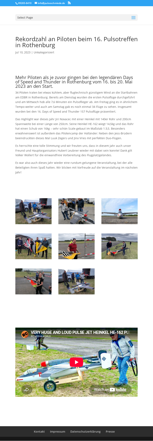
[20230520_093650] (33, 259)
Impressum (57, 431)
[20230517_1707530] (33, 224)
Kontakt (39, 431)
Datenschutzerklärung (85, 431)
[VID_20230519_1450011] (76, 224)
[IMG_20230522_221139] (119, 224)
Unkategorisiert (44, 52)
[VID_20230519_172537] (76, 259)
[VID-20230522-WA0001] (119, 259)
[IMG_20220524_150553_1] (33, 294)
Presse (110, 431)
